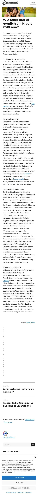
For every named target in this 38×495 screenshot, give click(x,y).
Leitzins (6, 280)
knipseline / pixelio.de (30, 322)
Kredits (27, 174)
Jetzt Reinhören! (9, 437)
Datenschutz (20, 492)
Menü (33, 3)
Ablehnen (19, 483)
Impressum (28, 492)
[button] (35, 457)
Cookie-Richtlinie (11, 492)
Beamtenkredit (18, 179)
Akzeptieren (19, 478)
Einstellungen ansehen (19, 488)
